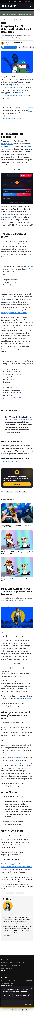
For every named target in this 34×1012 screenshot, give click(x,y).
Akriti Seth (5, 604)
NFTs (5, 19)
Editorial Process (17, 965)
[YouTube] (15, 1)
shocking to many (7, 144)
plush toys (8, 302)
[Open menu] (30, 6)
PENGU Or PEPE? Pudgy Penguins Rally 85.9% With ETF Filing (17, 552)
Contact (11, 962)
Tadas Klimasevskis (17, 42)
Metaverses (10, 893)
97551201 (18, 699)
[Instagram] (20, 1)
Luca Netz (9, 492)
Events (3, 974)
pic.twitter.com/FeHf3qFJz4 (12, 118)
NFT (21, 209)
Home (2, 19)
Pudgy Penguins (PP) (21, 492)
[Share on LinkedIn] (26, 47)
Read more (6, 938)
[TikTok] (10, 1)
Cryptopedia (11, 974)
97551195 (28, 699)
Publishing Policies (7, 968)
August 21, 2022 (30, 268)
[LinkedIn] (17, 1)
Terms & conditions (7, 983)
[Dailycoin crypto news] (9, 6)
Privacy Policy (18, 980)
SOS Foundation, (15, 758)
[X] (22, 1)
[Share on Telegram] (30, 47)
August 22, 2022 (30, 110)
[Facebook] (12, 1)
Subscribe (17, 484)
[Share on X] (19, 47)
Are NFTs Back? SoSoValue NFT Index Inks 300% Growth (16, 526)
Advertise (4, 962)
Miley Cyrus (19, 893)
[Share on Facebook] (23, 47)
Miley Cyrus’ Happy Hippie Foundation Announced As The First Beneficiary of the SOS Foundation (16, 866)
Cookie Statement (6, 980)
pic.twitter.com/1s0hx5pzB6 (12, 398)
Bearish (16, 995)
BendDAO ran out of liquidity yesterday (19, 420)
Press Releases (5, 965)
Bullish (7, 995)
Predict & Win (25, 175)
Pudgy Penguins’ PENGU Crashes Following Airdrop (16, 579)
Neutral (26, 995)
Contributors (19, 962)
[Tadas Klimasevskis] (2, 43)
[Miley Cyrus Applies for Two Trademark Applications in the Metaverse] (8, 911)
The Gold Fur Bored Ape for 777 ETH (13, 461)
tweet (12, 646)
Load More (17, 947)
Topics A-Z (19, 974)
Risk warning (28, 980)
